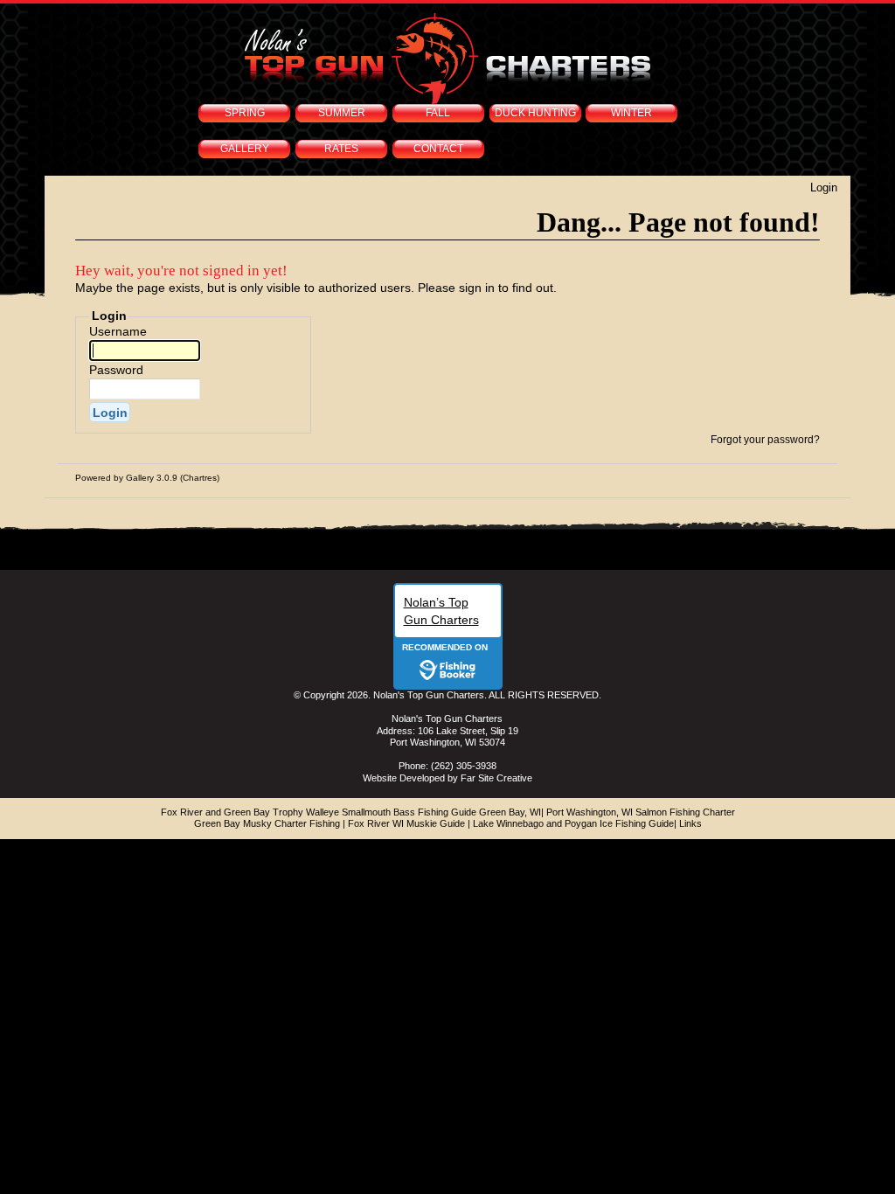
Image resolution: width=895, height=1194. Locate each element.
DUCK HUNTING (535, 113)
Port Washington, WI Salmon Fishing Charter (640, 812)
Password (116, 370)
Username (118, 331)
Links (690, 823)
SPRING (245, 113)
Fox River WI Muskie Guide (406, 823)
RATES (341, 148)
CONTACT (438, 148)
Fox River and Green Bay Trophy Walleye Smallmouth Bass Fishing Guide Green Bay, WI (351, 812)
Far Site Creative (496, 778)
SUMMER (341, 113)
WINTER (631, 113)
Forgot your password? (765, 439)
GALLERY (244, 148)
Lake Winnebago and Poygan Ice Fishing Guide (573, 823)
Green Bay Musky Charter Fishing (267, 823)
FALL (438, 113)
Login (823, 187)
